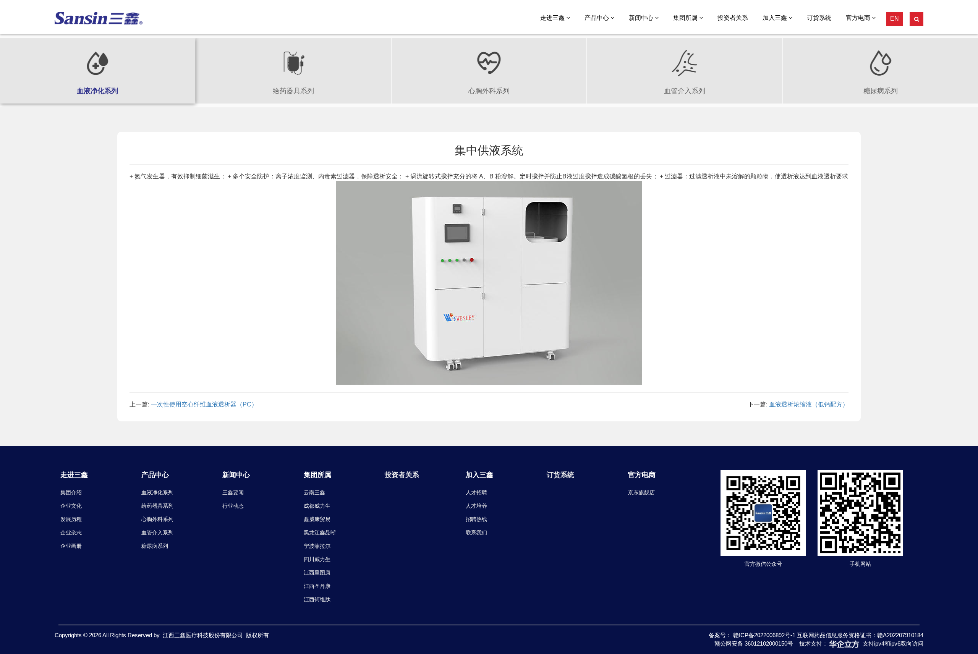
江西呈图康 (317, 573)
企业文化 (71, 506)
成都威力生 (317, 506)
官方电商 (859, 18)
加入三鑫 (776, 18)
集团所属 (686, 18)
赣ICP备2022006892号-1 (765, 635)
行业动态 (233, 506)
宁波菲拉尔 (317, 546)
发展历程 (71, 519)
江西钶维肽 (317, 599)
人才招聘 (476, 492)
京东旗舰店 (641, 492)
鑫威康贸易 (317, 519)
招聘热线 (476, 519)
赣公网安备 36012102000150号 (753, 643)
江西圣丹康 (317, 586)
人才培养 (476, 506)
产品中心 (597, 18)
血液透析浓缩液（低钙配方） (808, 404)
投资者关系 (732, 18)
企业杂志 (71, 532)
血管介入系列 (157, 532)
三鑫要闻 (233, 492)
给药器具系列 (157, 506)
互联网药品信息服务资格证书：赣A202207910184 (860, 635)
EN (894, 18)
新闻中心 (642, 18)
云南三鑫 (314, 492)
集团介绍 (71, 492)
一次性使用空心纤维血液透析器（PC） (204, 404)
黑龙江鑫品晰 (320, 532)
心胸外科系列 (157, 519)
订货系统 (819, 18)
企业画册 (71, 546)
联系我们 (476, 532)
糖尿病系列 (154, 546)
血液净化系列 (157, 492)
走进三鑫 (553, 18)
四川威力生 (317, 559)
